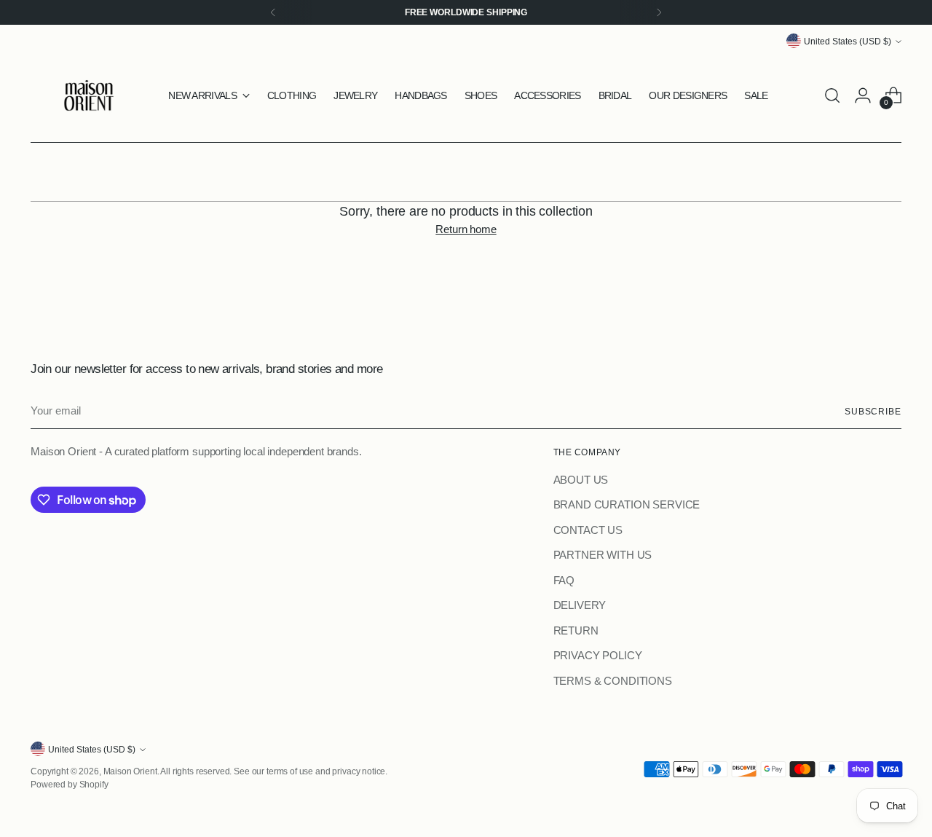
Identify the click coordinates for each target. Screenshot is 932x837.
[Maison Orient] (89, 95)
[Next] (659, 12)
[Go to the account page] (862, 95)
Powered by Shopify (69, 784)
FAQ (564, 580)
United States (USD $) (847, 41)
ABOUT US (581, 479)
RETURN (576, 630)
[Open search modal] (832, 95)
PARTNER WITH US (602, 555)
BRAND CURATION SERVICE (626, 504)
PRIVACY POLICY (597, 655)
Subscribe (873, 411)
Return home (465, 229)
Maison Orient (130, 771)
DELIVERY (580, 605)
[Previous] (273, 12)
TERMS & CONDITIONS (612, 681)
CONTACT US (588, 530)
